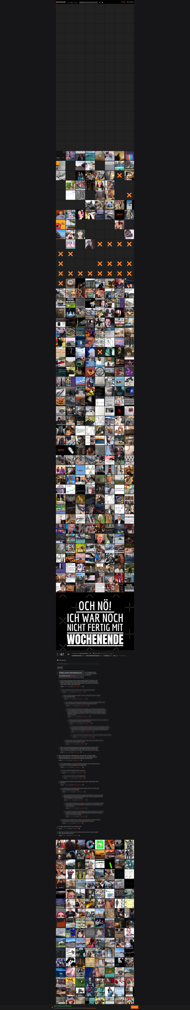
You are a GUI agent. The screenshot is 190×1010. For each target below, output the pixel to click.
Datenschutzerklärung (91, 1008)
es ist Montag (106, 655)
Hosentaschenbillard (83, 653)
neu (68, 2)
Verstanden (134, 1007)
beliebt (71, 2)
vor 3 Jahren (74, 653)
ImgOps (96, 653)
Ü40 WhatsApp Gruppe (76, 655)
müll (75, 2)
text (114, 655)
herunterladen (105, 653)
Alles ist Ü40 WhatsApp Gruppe (92, 655)
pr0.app (123, 1)
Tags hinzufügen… (123, 655)
